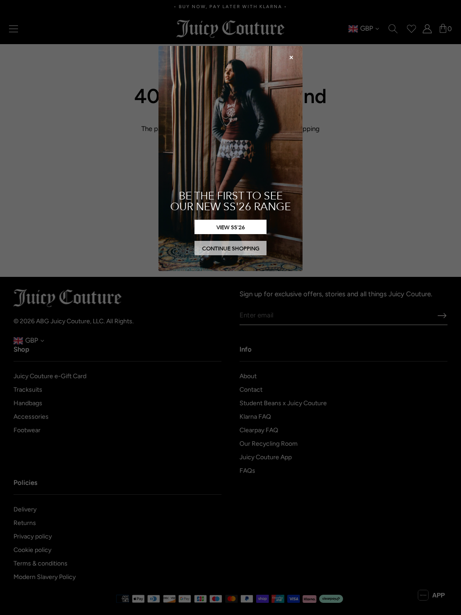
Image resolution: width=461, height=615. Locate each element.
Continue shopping (230, 248)
